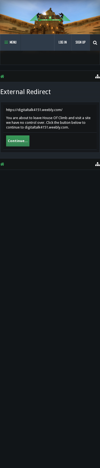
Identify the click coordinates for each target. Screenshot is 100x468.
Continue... (18, 141)
